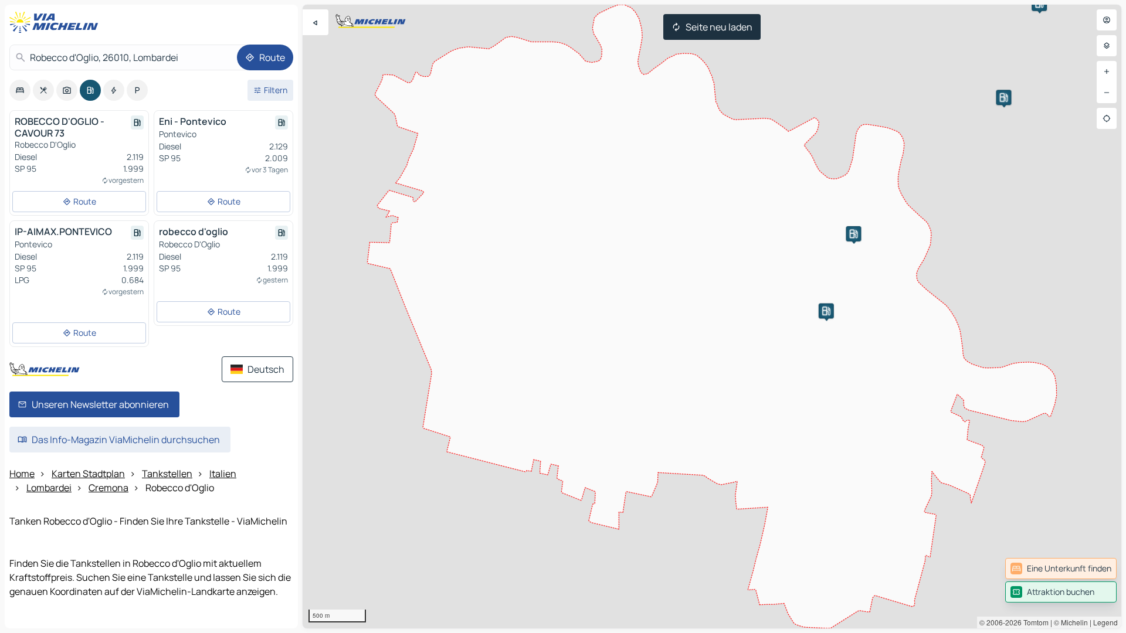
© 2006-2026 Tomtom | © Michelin (1033, 622)
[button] (826, 310)
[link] (1061, 568)
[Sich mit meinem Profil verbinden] (1107, 19)
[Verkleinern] (1107, 92)
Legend (1105, 622)
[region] (712, 316)
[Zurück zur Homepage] (56, 22)
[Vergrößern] (1107, 71)
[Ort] (1107, 118)
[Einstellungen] (1107, 45)
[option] (19, 90)
